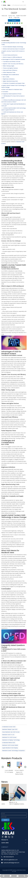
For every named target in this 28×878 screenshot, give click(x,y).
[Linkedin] (6, 837)
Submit (5, 820)
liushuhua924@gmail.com (11, 863)
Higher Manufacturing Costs (10, 81)
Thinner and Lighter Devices (10, 68)
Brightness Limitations (8, 79)
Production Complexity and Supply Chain (14, 83)
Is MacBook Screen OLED (8, 727)
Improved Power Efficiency (10, 70)
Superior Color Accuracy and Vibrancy (13, 64)
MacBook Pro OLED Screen (9, 737)
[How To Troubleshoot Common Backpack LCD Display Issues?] (17, 800)
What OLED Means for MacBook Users (12, 89)
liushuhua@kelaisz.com (11, 860)
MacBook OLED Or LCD (8, 734)
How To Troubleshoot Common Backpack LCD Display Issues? (15, 804)
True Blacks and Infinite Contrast (11, 61)
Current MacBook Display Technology (13, 47)
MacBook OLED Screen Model (10, 745)
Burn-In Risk (6, 77)
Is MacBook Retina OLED (8, 742)
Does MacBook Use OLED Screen (11, 732)
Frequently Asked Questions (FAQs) (11, 94)
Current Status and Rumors (10, 55)
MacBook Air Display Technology (11, 740)
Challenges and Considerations (10, 74)
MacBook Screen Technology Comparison (13, 750)
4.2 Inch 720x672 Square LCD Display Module (10, 772)
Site (18, 17)
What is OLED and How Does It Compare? (14, 49)
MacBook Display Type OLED (9, 729)
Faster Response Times (9, 72)
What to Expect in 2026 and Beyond (12, 57)
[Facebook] (2, 837)
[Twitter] (9, 837)
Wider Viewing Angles (8, 66)
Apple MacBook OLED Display (10, 748)
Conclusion (5, 91)
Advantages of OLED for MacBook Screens (13, 59)
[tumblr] (12, 837)
